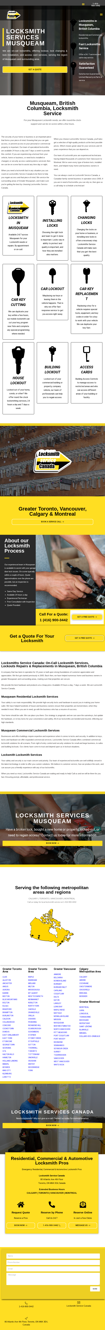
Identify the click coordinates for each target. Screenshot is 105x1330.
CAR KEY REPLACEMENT (87, 294)
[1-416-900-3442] (26, 1303)
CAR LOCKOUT (52, 289)
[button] (83, 4)
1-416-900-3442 (26, 1306)
